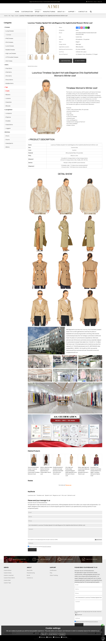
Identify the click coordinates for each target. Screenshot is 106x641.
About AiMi (29, 570)
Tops (12, 15)
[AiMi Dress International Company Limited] (53, 6)
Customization (27, 11)
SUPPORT (71, 11)
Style (37, 11)
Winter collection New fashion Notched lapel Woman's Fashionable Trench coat (46, 471)
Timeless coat (40, 495)
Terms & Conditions (46, 546)
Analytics (50, 637)
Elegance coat (57, 495)
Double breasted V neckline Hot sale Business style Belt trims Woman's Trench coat (58, 471)
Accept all (62, 634)
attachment (99, 539)
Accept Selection (53, 634)
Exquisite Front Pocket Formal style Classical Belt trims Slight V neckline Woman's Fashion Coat (96, 471)
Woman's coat (71, 495)
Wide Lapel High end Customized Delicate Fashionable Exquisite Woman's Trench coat (83, 471)
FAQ (51, 572)
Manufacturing (49, 11)
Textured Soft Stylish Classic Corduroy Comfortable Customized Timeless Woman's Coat (34, 471)
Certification (53, 570)
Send (32, 549)
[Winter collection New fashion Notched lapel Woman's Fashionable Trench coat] (46, 460)
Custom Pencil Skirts (9, 577)
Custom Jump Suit (8, 575)
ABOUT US (60, 11)
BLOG (28, 575)
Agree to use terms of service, (40, 546)
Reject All (44, 634)
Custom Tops (7, 582)
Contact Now (66, 60)
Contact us (30, 577)
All (9, 15)
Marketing (64, 637)
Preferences (57, 637)
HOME (17, 11)
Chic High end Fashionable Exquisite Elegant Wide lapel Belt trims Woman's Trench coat (71, 471)
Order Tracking (54, 575)
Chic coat (64, 495)
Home (5, 15)
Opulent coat (48, 495)
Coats (16, 15)
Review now (68, 485)
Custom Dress (7, 572)
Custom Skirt (7, 580)
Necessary (43, 637)
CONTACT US (82, 11)
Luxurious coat (32, 495)
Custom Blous (7, 570)
